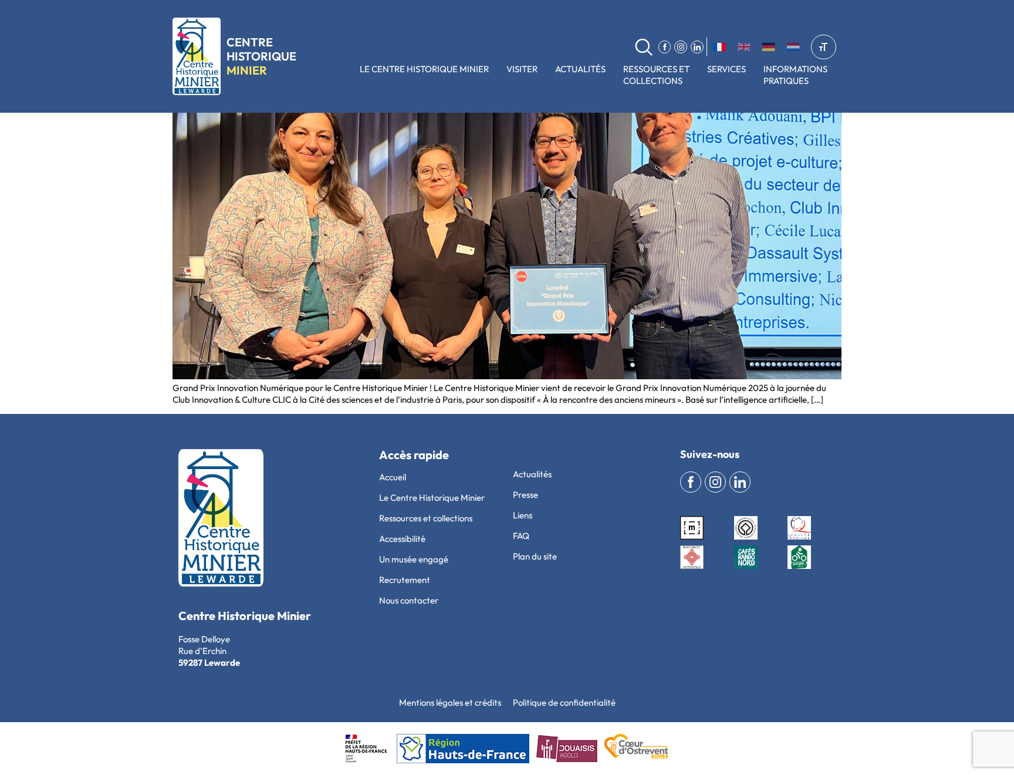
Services (726, 69)
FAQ (521, 535)
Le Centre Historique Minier (424, 69)
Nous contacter (408, 600)
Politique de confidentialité (564, 702)
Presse (525, 494)
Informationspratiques (795, 74)
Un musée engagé (413, 559)
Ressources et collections (656, 74)
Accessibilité (402, 538)
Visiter (522, 69)
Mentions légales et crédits (450, 702)
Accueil (392, 477)
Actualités (580, 69)
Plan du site (535, 556)
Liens (522, 515)
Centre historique (261, 56)
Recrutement (404, 579)
